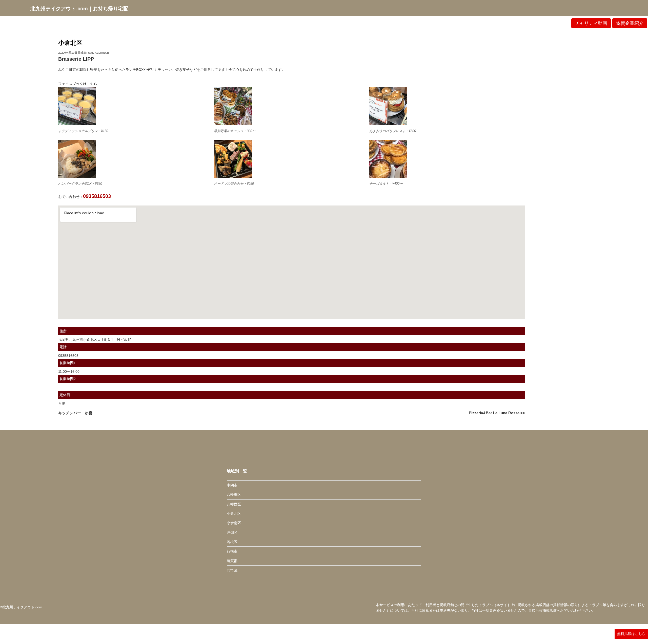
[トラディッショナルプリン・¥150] (77, 106)
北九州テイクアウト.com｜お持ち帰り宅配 (79, 8)
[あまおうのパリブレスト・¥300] (388, 106)
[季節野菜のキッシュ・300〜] (233, 106)
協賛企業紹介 (629, 23)
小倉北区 (70, 42)
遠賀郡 (232, 561)
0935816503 (97, 196)
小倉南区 (234, 523)
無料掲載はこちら (631, 634)
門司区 (232, 570)
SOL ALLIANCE (98, 52)
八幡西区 (234, 504)
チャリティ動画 (591, 23)
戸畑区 (232, 532)
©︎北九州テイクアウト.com (21, 607)
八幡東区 (234, 494)
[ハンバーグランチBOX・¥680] (77, 159)
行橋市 (232, 551)
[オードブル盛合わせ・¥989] (233, 159)
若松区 (232, 542)
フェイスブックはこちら (77, 84)
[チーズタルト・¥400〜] (388, 159)
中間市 (232, 485)
